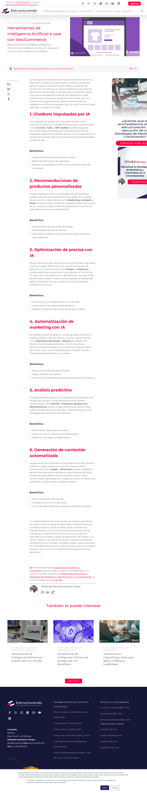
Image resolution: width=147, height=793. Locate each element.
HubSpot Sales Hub (108, 741)
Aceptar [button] (104, 788)
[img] (131, 68)
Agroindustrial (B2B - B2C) (111, 714)
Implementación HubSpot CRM (68, 723)
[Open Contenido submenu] (132, 11)
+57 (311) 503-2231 (22, 2)
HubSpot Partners (104, 11)
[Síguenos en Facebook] (83, 3)
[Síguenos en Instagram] (94, 3)
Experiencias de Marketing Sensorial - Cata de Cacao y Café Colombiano (72, 755)
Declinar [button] (115, 788)
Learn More (73, 681)
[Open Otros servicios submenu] (94, 11)
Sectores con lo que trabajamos (114, 702)
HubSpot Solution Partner (112, 724)
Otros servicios (86, 11)
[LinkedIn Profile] (47, 592)
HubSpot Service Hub (109, 747)
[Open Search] (142, 11)
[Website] (53, 592)
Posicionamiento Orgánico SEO (67, 729)
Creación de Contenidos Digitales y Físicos (72, 735)
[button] (10, 68)
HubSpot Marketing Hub (111, 735)
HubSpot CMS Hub (108, 729)
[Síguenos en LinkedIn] (118, 3)
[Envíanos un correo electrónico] (106, 3)
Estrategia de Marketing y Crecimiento (60, 11)
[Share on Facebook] (8, 99)
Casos (117, 11)
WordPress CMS (42, 23)
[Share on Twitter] (8, 94)
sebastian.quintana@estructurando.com (22, 5)
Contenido (126, 11)
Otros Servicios (60, 707)
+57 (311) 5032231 (19, 746)
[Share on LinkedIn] (8, 89)
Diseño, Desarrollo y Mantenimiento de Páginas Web (71, 714)
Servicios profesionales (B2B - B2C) (115, 720)
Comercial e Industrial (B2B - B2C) (115, 707)
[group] (73, 68)
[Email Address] (42, 592)
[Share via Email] (8, 84)
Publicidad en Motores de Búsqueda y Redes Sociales (70, 744)
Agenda (134, 3)
